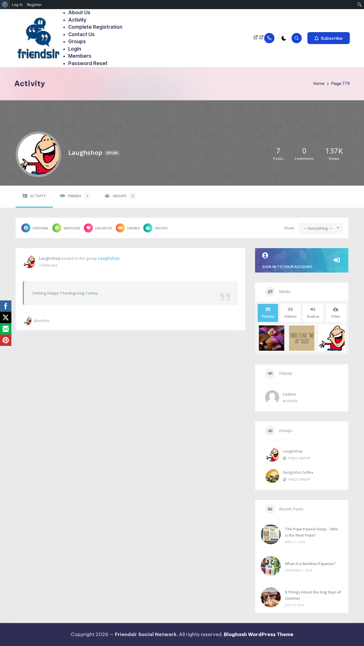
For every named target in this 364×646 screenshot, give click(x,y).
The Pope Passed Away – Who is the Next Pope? (311, 532)
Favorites (103, 228)
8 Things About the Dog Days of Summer (313, 595)
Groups (123, 196)
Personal (41, 228)
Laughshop (49, 258)
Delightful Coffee (298, 472)
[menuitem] (5, 4)
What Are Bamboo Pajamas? (310, 563)
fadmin (289, 394)
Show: (289, 228)
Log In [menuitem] (17, 4)
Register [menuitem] (34, 4)
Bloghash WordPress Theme (258, 634)
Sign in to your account (287, 266)
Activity (38, 196)
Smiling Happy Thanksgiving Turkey (65, 293)
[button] (328, 38)
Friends (78, 196)
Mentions (72, 228)
